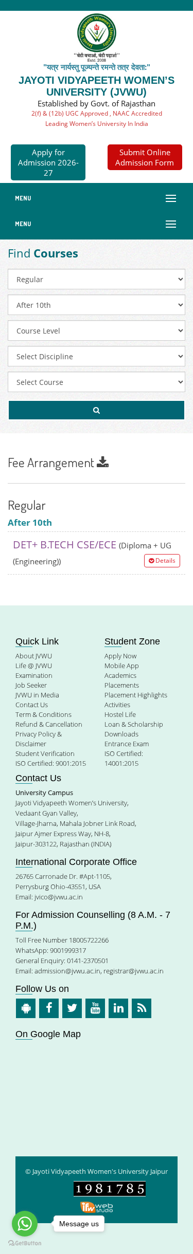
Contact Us (31, 704)
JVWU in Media (37, 694)
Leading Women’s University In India (96, 123)
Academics (120, 675)
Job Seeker (31, 685)
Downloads (121, 734)
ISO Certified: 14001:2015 (123, 758)
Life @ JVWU (33, 665)
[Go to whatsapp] (25, 1224)
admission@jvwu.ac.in (67, 970)
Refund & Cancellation (48, 724)
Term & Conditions (43, 714)
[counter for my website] (110, 1188)
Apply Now (120, 655)
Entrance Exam (126, 743)
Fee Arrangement (52, 462)
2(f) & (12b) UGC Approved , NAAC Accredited (96, 113)
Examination (33, 675)
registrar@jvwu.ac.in (133, 970)
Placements (121, 685)
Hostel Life (120, 714)
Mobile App (121, 665)
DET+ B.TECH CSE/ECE (94, 552)
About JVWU (33, 655)
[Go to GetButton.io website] (24, 1243)
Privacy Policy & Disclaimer (38, 738)
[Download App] (25, 1008)
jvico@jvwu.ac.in (58, 896)
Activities (117, 704)
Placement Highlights (135, 694)
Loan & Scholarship (133, 724)
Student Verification (45, 753)
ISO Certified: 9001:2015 (50, 763)
